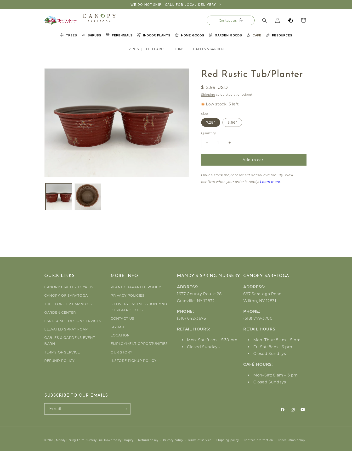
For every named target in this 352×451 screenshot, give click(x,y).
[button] (264, 20)
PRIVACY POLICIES (128, 295)
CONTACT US (122, 318)
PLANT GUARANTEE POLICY (136, 287)
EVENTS (132, 49)
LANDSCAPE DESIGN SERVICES (72, 321)
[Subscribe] (125, 409)
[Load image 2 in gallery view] (87, 196)
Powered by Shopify (119, 440)
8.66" (232, 122)
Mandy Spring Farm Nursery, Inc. (79, 440)
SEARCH (118, 327)
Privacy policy (173, 440)
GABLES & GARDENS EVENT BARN (69, 340)
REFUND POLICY (59, 360)
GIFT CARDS (155, 49)
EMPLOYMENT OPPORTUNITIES (139, 343)
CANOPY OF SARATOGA (66, 295)
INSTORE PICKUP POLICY (134, 360)
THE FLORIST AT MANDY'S (68, 304)
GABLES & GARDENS (209, 49)
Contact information (258, 440)
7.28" (210, 122)
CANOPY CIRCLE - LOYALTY (69, 287)
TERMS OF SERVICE (62, 352)
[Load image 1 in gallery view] (58, 196)
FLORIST (179, 49)
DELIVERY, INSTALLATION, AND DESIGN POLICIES (139, 307)
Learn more (270, 182)
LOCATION (120, 335)
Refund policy (148, 440)
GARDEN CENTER (60, 312)
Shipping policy (227, 440)
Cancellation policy (291, 440)
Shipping (208, 94)
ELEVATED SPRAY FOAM (66, 329)
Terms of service (200, 440)
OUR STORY (121, 352)
